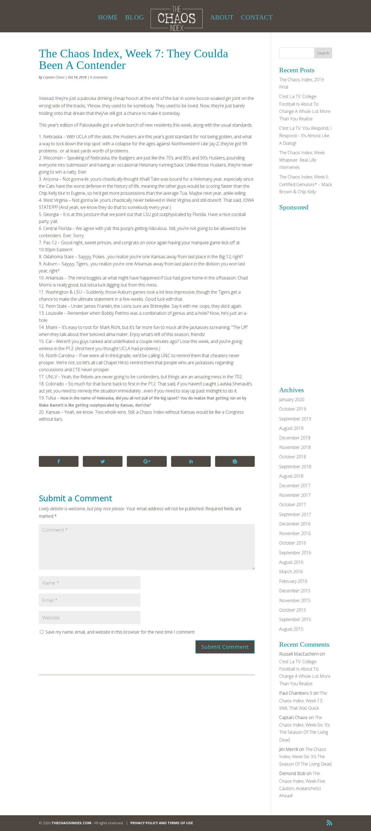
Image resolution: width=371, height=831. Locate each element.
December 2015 (294, 591)
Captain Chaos (53, 77)
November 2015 (295, 600)
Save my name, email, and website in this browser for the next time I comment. (120, 632)
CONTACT (257, 18)
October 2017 (292, 505)
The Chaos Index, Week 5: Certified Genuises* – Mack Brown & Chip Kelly (305, 184)
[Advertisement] (320, 294)
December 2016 (294, 524)
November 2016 (295, 533)
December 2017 (294, 486)
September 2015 (295, 619)
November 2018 (295, 447)
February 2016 (293, 581)
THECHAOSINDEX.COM (71, 822)
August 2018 (291, 476)
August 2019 (291, 428)
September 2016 (295, 553)
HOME (108, 18)
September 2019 (295, 419)
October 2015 (292, 610)
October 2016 (292, 543)
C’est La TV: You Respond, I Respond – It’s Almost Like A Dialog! (305, 135)
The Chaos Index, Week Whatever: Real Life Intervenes (302, 160)
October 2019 (292, 409)
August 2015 (291, 629)
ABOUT (222, 18)
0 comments (99, 77)
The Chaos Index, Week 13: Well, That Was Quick (303, 700)
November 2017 (295, 495)
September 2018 (295, 467)
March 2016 (291, 572)
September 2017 (295, 514)
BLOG (134, 18)
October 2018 (292, 457)
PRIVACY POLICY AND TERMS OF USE (161, 822)
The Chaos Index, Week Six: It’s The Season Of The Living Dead (305, 756)
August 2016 (291, 562)
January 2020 (291, 399)
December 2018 (294, 438)
